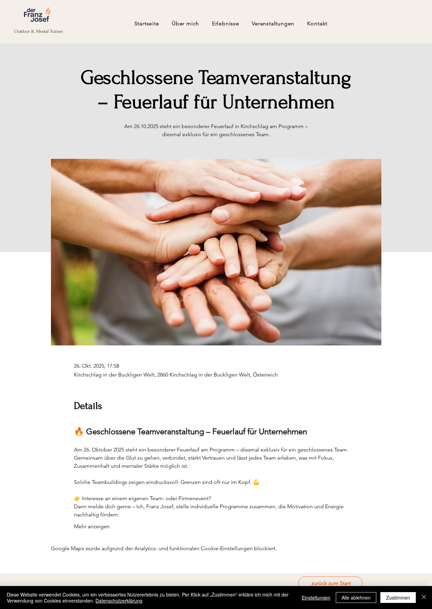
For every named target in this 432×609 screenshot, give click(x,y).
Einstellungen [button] (316, 597)
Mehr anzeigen (92, 526)
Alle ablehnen (356, 597)
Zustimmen (398, 597)
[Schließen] (424, 597)
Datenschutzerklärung (119, 600)
